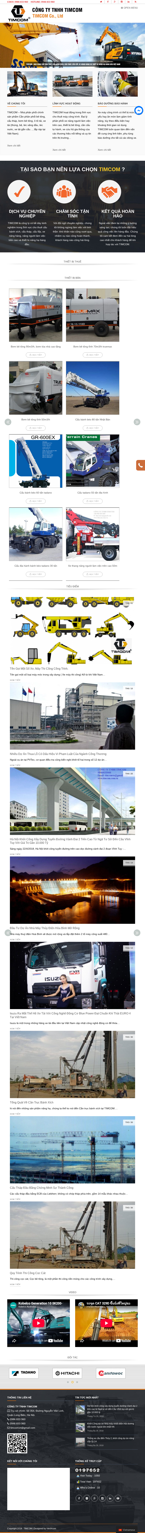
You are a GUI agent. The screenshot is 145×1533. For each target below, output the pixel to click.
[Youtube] (118, 1498)
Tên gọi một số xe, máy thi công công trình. (39, 668)
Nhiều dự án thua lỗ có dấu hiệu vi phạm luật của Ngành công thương (58, 753)
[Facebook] (79, 1498)
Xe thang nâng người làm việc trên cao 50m (92, 565)
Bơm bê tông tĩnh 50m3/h (35, 419)
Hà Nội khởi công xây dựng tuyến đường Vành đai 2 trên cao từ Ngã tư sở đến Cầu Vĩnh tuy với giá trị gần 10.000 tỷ (112, 1409)
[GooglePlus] (94, 1498)
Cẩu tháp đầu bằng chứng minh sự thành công (41, 1187)
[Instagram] (102, 1498)
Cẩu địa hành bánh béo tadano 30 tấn (35, 565)
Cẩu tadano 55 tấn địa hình (92, 492)
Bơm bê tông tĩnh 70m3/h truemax (92, 346)
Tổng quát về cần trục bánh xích (31, 1102)
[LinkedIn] (110, 1498)
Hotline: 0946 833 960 (43, 2)
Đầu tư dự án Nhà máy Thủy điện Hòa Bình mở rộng (45, 928)
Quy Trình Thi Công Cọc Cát (27, 1273)
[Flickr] (86, 1498)
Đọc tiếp (37, 355)
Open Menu (131, 8)
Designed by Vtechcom (45, 1528)
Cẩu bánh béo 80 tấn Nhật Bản (92, 419)
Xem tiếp (15, 680)
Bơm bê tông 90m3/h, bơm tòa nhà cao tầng (36, 346)
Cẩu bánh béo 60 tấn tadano (36, 492)
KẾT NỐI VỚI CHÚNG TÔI (22, 1461)
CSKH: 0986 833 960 (17, 2)
